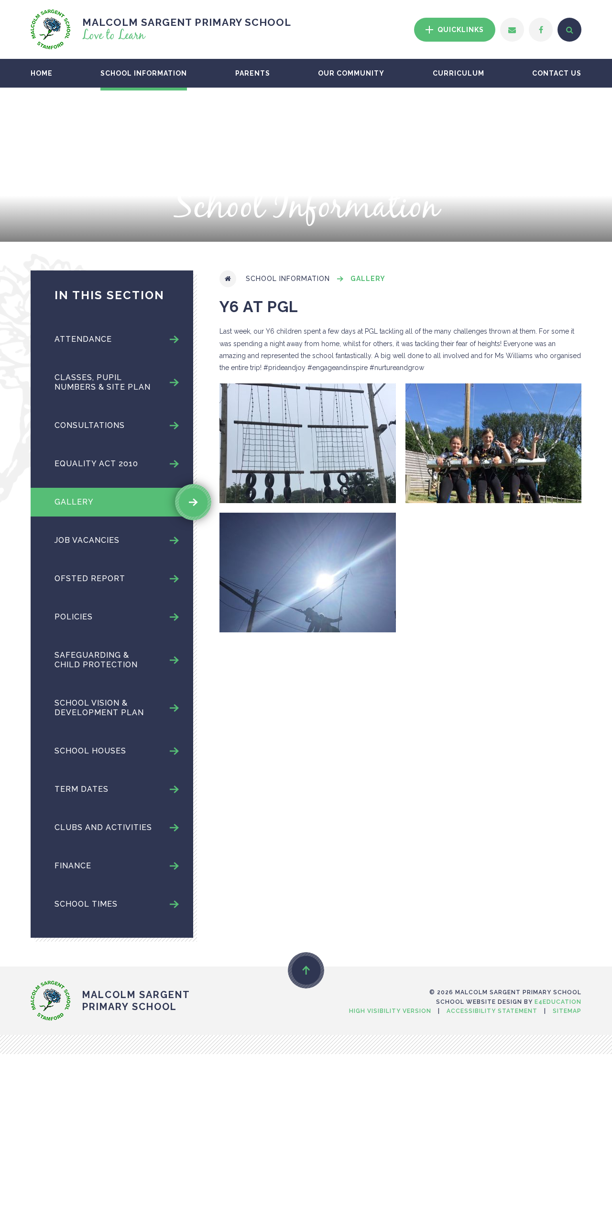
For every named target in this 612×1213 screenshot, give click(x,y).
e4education (558, 1002)
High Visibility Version (390, 1011)
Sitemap (567, 1011)
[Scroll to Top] (306, 970)
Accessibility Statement (492, 1011)
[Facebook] (541, 30)
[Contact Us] (512, 30)
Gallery (367, 278)
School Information (288, 278)
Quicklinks (460, 30)
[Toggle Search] (569, 30)
